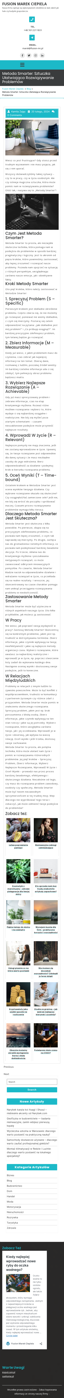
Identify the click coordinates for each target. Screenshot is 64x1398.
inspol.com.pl (8, 1372)
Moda (10, 1201)
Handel (11, 1196)
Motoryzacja (14, 1206)
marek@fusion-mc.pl (32, 48)
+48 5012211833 (33, 30)
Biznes (10, 1175)
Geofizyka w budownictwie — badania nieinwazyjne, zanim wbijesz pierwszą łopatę (28, 1122)
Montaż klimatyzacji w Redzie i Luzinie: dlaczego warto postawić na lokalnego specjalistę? (29, 1152)
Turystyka (12, 1222)
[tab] (22, 64)
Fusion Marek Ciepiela (24, 3)
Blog (29, 88)
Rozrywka (12, 1217)
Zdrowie (11, 1227)
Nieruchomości (15, 1212)
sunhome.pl (8, 1376)
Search (32, 1089)
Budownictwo (14, 1185)
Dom (9, 1191)
